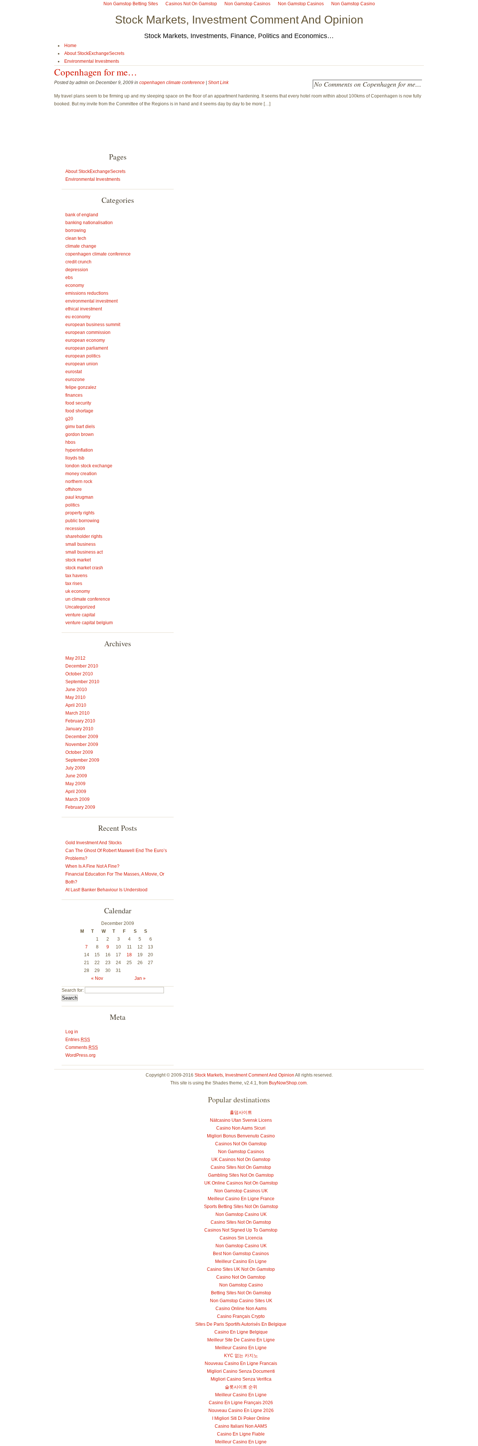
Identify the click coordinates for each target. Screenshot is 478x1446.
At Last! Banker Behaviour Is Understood (106, 889)
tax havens (76, 575)
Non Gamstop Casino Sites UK (241, 1300)
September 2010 (82, 681)
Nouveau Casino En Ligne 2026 (241, 1410)
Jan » (140, 978)
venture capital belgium (89, 622)
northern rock (78, 481)
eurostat (73, 371)
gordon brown (79, 434)
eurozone (75, 379)
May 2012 (75, 658)
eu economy (77, 316)
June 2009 (76, 775)
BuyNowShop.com (288, 1083)
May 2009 (75, 783)
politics (72, 505)
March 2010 (77, 713)
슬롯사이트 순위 (241, 1387)
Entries (77, 1039)
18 (129, 954)
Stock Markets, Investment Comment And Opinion (239, 19)
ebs (69, 277)
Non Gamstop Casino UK (241, 1214)
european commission (88, 332)
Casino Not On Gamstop (241, 1277)
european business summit (92, 324)
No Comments (367, 84)
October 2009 (79, 752)
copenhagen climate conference (172, 82)
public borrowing (82, 520)
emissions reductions (86, 293)
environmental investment (91, 301)
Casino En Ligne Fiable (241, 1434)
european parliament (86, 348)
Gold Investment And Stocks (93, 842)
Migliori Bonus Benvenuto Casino (241, 1136)
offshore (73, 489)
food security (78, 403)
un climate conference (87, 599)
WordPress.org (80, 1055)
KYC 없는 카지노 (241, 1355)
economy (74, 285)
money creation (81, 473)
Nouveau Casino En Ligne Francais (241, 1363)
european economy (85, 340)
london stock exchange (88, 465)
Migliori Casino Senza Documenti (241, 1371)
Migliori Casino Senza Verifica (241, 1379)
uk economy (77, 591)
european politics (82, 356)
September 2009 (82, 760)
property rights (79, 512)
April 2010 (75, 705)
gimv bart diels (80, 426)
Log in (71, 1031)
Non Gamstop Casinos (241, 1151)
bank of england (81, 214)
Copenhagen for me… (95, 72)
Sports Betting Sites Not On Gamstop (241, 1206)
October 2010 (79, 673)
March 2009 (77, 799)
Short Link (218, 82)
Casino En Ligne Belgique (241, 1332)
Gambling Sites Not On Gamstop (241, 1175)
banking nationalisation (89, 222)
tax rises (73, 583)
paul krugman (79, 497)
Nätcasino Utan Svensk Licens (241, 1120)
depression (76, 269)
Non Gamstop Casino (241, 1285)
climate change (80, 246)
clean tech (75, 238)
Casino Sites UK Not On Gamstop (241, 1269)
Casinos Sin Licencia (241, 1238)
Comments (81, 1047)
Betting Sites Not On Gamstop (241, 1292)
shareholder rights (83, 536)
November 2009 (81, 744)
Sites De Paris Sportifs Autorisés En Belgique (240, 1324)
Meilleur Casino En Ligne (241, 1261)
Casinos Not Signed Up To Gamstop (240, 1230)
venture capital (80, 614)
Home (70, 45)
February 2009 (80, 807)
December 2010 (81, 666)
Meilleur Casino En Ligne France (241, 1198)
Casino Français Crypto (241, 1316)
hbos (70, 442)
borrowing (75, 230)
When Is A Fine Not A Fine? (92, 866)
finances (74, 395)
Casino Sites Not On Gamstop (241, 1167)
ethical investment (83, 309)
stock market (78, 560)
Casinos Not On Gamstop (241, 1143)
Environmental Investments (91, 61)
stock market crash (84, 567)
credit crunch (78, 261)
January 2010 (79, 728)
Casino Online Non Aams (241, 1308)
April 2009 (75, 791)
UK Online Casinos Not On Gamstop (241, 1183)
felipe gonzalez (80, 387)
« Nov (97, 978)
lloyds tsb (74, 458)
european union (81, 363)
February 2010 (80, 721)
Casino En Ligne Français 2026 (241, 1402)
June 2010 (76, 689)
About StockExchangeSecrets (94, 53)
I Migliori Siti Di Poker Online (241, 1418)
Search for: (73, 990)
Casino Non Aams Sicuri (241, 1128)
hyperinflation (79, 450)
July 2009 (75, 768)
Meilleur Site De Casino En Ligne (241, 1340)
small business (80, 544)
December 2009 (81, 736)
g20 (69, 418)
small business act (84, 552)
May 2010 (75, 697)
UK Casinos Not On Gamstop (240, 1159)
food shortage (79, 411)
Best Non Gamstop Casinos (241, 1253)
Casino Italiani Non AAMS (241, 1426)
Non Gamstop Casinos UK (241, 1190)
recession (75, 528)
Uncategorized (80, 607)
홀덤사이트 (241, 1112)
